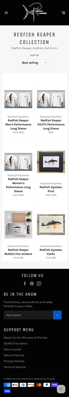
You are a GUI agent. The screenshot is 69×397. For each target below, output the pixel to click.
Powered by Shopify (44, 378)
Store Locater (12, 349)
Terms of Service (15, 367)
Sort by (34, 55)
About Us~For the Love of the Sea (25, 337)
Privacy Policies (14, 361)
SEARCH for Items (15, 343)
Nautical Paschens (22, 378)
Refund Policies (14, 355)
